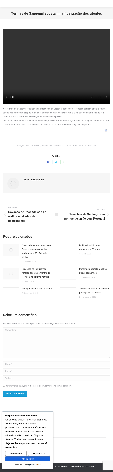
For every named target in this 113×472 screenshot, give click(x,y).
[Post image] (11, 250)
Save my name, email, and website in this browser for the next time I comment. (39, 386)
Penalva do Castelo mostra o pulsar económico (93, 271)
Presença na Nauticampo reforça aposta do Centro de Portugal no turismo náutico (36, 273)
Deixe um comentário (87, 145)
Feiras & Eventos (33, 145)
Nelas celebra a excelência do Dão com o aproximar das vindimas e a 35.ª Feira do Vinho (36, 251)
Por (56, 145)
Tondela (44, 145)
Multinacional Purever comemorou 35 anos (89, 247)
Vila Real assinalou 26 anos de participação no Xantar (94, 290)
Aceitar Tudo (28, 459)
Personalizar (16, 453)
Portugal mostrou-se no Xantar (37, 288)
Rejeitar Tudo (39, 453)
